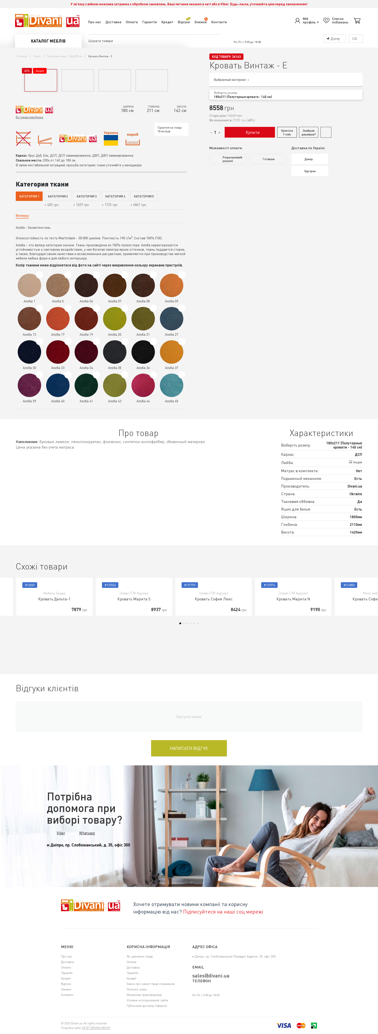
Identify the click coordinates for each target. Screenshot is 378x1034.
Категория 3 (86, 196)
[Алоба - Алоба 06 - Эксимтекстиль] (96, 274)
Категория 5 (144, 196)
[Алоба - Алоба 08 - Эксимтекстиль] (153, 274)
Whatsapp (87, 833)
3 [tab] (187, 623)
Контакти (219, 22)
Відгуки (184, 22)
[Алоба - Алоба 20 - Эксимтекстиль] (124, 308)
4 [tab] (191, 623)
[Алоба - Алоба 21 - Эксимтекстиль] (153, 308)
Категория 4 (115, 196)
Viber (61, 833)
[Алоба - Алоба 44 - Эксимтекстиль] (153, 374)
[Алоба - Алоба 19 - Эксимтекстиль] (96, 308)
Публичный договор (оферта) (147, 1005)
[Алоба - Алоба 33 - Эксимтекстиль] (68, 341)
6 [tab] (198, 623)
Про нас (94, 22)
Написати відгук (189, 748)
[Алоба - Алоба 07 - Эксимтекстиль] (124, 274)
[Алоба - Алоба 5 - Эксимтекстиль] (68, 274)
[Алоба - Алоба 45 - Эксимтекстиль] (181, 374)
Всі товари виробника (29, 117)
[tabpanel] (54, 597)
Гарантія (149, 22)
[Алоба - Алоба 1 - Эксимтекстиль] (39, 274)
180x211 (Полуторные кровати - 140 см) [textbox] (243, 97)
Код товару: (221, 57)
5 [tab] (194, 623)
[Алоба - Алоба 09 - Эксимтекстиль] (181, 274)
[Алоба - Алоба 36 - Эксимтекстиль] (153, 341)
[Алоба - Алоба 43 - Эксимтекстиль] (124, 374)
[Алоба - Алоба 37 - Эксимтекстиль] (181, 341)
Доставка (113, 22)
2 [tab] (184, 623)
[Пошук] (216, 40)
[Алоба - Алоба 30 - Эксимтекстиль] (39, 341)
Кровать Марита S (133, 598)
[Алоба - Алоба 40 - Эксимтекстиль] (68, 374)
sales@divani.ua (210, 975)
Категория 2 (58, 196)
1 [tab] (180, 623)
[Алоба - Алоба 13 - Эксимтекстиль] (39, 308)
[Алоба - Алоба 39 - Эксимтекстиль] (39, 374)
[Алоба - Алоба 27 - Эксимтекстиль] (181, 308)
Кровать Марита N (293, 598)
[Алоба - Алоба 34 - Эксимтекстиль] (96, 341)
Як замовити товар (140, 956)
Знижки (200, 22)
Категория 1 (29, 196)
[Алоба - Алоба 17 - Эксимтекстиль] (68, 308)
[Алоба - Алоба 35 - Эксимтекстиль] (124, 341)
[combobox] (285, 95)
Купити (253, 132)
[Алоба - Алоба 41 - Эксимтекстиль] (96, 374)
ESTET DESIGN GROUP (96, 1028)
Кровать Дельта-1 (54, 598)
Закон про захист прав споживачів (151, 984)
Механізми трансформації (144, 995)
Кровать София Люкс (214, 598)
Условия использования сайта (147, 1000)
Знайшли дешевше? (308, 132)
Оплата (132, 22)
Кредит (167, 22)
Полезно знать (137, 989)
